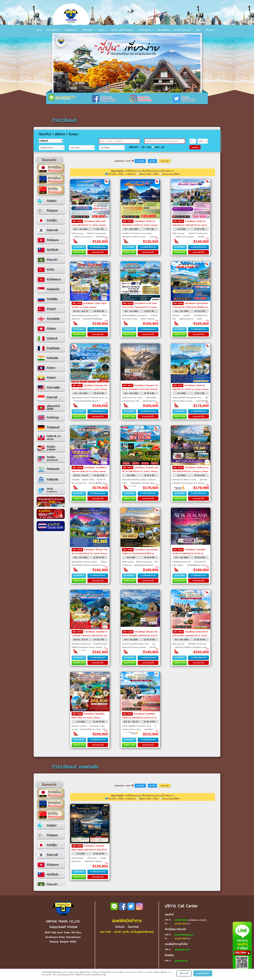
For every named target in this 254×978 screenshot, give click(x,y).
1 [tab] (56, 37)
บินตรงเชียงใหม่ (163, 30)
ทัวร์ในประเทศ (70, 30)
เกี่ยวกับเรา (210, 30)
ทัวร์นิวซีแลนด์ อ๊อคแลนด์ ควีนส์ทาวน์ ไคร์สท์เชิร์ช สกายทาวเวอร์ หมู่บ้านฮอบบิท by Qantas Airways (140, 389)
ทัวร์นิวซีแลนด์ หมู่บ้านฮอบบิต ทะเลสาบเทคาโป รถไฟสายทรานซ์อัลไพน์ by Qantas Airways (190, 307)
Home (39, 30)
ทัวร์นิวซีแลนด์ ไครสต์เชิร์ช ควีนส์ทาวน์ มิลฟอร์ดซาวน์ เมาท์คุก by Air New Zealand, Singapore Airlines (139, 717)
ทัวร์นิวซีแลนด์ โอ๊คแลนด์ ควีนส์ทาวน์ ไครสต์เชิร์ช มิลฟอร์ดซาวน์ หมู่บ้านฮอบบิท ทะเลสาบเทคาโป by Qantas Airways (140, 635)
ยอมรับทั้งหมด (203, 973)
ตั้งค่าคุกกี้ (184, 973)
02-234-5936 (180, 923)
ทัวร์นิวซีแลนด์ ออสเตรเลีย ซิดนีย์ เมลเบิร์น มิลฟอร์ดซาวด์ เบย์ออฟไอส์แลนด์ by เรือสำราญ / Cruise (89, 849)
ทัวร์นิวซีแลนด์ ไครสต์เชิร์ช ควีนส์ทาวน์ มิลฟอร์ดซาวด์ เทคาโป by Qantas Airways (188, 553)
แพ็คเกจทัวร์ (87, 30)
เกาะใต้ (152, 161)
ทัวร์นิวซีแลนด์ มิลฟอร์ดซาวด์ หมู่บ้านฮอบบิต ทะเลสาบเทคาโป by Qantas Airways (190, 635)
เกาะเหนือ (140, 161)
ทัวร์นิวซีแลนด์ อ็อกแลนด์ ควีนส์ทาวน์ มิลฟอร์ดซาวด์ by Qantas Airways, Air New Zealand (140, 471)
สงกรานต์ (165, 161)
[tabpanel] (127, 63)
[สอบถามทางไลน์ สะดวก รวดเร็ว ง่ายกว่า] (242, 949)
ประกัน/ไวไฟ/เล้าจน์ (182, 30)
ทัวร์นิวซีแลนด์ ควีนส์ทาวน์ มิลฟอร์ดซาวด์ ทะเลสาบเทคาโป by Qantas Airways (189, 225)
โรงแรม (102, 30)
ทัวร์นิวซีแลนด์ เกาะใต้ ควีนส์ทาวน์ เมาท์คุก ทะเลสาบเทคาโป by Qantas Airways (139, 307)
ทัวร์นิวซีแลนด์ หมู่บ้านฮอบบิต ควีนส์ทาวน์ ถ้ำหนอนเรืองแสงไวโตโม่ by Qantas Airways (140, 553)
